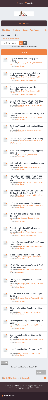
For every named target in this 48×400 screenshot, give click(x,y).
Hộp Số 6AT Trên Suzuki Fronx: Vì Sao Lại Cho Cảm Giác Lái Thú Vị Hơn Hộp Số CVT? (26, 178)
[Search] (21, 43)
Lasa (19, 155)
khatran (21, 167)
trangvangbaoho (24, 140)
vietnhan (21, 105)
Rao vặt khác (20, 66)
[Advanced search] (25, 43)
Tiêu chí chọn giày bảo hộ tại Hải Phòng (26, 139)
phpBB (16, 385)
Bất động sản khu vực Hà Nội (26, 80)
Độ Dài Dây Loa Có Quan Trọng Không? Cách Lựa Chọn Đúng (26, 266)
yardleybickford (23, 77)
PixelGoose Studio (33, 387)
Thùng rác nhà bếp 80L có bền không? (26, 203)
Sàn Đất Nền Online (10, 378)
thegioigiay (22, 63)
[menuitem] (19, 3)
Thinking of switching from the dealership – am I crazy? (23, 88)
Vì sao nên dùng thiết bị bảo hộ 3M (25, 255)
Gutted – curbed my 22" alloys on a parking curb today (25, 229)
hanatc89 (21, 130)
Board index (26, 378)
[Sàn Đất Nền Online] (24, 14)
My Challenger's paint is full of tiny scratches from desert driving (25, 74)
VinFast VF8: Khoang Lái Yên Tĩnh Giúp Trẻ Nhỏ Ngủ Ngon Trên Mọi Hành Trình (26, 102)
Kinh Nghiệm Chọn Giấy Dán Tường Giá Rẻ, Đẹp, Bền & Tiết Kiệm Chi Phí (26, 192)
